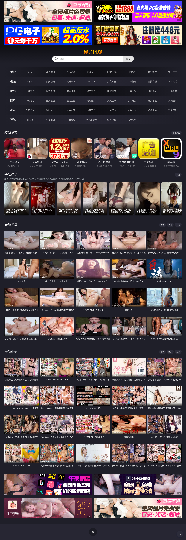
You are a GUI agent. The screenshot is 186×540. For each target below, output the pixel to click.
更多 (178, 224)
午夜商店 (50, 119)
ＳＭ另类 (172, 81)
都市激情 (30, 110)
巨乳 (170, 224)
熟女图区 (152, 100)
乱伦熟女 (152, 91)
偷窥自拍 (30, 100)
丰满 (162, 351)
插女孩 (30, 119)
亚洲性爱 (30, 91)
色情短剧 (132, 119)
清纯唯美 (132, 100)
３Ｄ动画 (91, 81)
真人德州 (50, 71)
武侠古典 (91, 110)
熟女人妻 (111, 81)
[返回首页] (180, 534)
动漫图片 (91, 100)
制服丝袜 (111, 91)
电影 (13, 91)
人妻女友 (71, 110)
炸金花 (132, 71)
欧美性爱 (91, 91)
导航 (13, 119)
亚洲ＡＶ (30, 81)
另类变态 (172, 91)
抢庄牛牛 (172, 71)
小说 (13, 110)
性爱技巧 (172, 110)
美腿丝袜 (111, 100)
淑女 (170, 351)
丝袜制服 (132, 81)
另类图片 (172, 100)
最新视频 (11, 224)
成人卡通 (71, 91)
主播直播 (152, 81)
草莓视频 (71, 119)
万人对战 (71, 71)
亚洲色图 (50, 100)
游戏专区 (91, 71)
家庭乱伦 (50, 110)
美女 (162, 224)
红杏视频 (111, 119)
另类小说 (132, 110)
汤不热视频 (91, 119)
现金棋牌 (152, 71)
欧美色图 (71, 100)
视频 (13, 81)
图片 (13, 100)
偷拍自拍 (50, 91)
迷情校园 (111, 110)
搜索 (128, 58)
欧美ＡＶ (71, 81)
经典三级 (132, 91)
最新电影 (11, 351)
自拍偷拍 (50, 81)
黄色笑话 (152, 110)
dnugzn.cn (93, 52)
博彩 (13, 72)
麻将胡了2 (112, 71)
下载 (178, 174)
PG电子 (30, 71)
